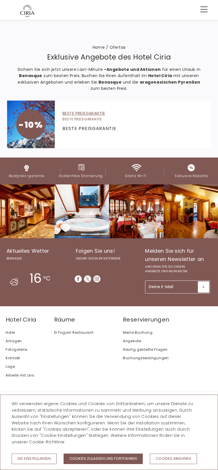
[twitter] (87, 278)
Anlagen (14, 341)
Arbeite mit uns (20, 375)
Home (99, 47)
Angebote (132, 341)
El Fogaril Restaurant (74, 332)
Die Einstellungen (34, 458)
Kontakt (13, 358)
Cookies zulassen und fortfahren (103, 458)
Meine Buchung (137, 332)
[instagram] (96, 278)
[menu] (201, 9)
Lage (10, 366)
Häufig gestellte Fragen (145, 349)
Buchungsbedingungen (146, 358)
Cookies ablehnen (173, 458)
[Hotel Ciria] (27, 11)
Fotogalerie (16, 349)
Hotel (10, 332)
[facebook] (78, 278)
